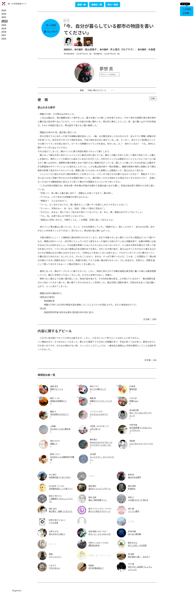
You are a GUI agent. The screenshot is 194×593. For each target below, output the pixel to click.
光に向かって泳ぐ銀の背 (60, 428)
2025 (3, 10)
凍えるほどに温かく (57, 534)
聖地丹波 (133, 389)
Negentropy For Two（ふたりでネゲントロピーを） (101, 443)
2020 (3, 25)
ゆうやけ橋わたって (98, 389)
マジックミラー (55, 556)
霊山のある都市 (134, 477)
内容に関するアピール (97, 90)
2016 (3, 38)
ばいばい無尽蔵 (134, 534)
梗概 (82, 90)
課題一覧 (81, 4)
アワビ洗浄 (53, 522)
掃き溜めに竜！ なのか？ (139, 556)
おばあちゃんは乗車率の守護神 (62, 458)
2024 (3, 14)
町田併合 (131, 488)
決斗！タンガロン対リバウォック (140, 414)
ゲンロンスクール (3, 3)
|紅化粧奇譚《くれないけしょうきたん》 (140, 429)
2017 (3, 35)
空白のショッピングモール (99, 488)
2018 (3, 32)
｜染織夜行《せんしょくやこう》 (61, 500)
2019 (3, 28)
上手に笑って (95, 428)
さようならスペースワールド (141, 443)
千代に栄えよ (54, 568)
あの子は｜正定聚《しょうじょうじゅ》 (140, 568)
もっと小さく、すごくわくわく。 (102, 458)
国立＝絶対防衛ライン (97, 499)
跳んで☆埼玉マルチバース (99, 511)
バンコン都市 (133, 511)
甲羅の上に (134, 400)
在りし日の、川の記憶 (137, 545)
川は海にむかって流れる (138, 499)
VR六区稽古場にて (96, 568)
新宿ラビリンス (56, 389)
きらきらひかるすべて (99, 414)
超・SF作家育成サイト (17, 3)
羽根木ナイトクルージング (101, 400)
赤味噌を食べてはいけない (60, 477)
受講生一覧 (96, 4)
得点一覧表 (112, 4)
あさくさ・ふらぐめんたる (99, 534)
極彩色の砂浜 (94, 545)
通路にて (54, 443)
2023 (3, 17)
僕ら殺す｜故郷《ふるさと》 (61, 511)
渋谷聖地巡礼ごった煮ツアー (61, 488)
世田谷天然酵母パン (58, 400)
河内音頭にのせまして (59, 414)
